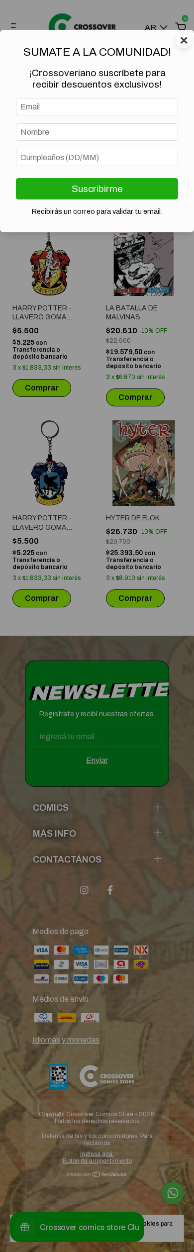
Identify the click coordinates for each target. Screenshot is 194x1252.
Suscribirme (97, 189)
